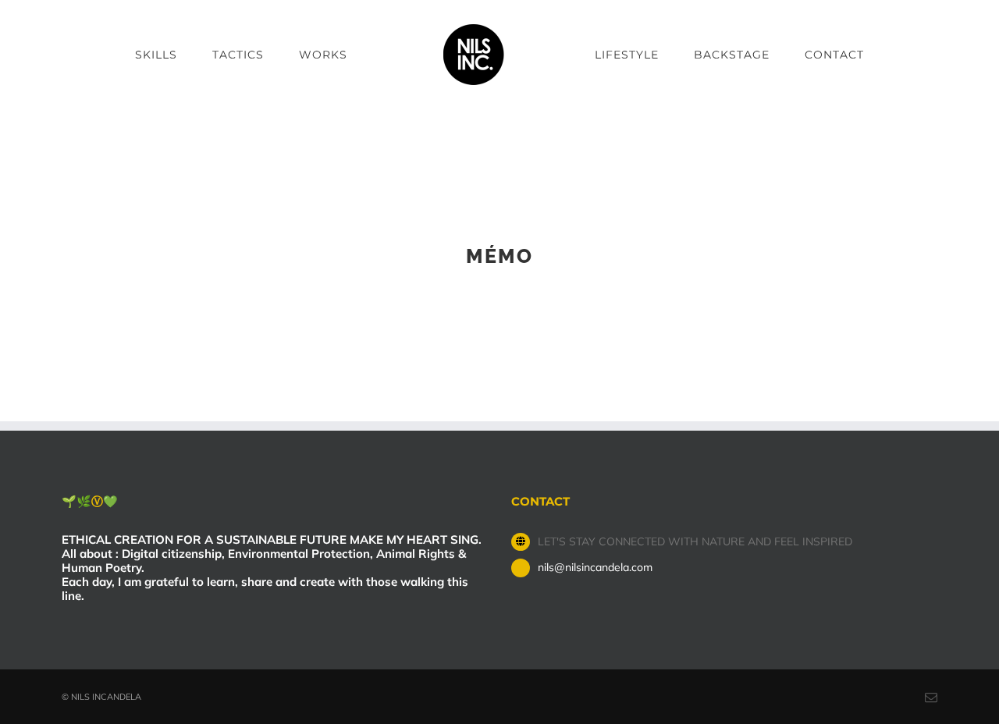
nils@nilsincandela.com (595, 567)
